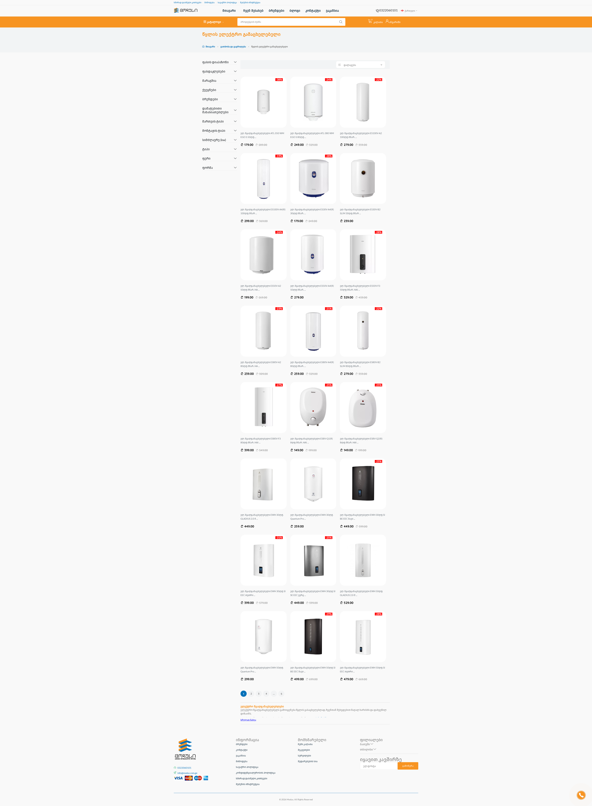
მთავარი (229, 10)
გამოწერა (407, 765)
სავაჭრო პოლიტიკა (227, 3)
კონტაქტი (313, 10)
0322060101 (388, 10)
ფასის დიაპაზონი (215, 62)
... (274, 693)
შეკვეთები (304, 749)
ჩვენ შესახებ (253, 10)
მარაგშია (209, 80)
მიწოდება (209, 3)
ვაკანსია (332, 10)
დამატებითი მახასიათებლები (215, 110)
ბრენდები (276, 10)
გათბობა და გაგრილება (233, 46)
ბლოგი (295, 10)
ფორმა (207, 167)
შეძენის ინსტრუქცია (250, 3)
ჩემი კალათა (305, 744)
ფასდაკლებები (213, 71)
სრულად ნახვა (248, 720)
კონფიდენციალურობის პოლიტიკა (255, 772)
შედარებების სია (308, 761)
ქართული (410, 10)
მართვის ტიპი (213, 121)
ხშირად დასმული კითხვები (187, 3)
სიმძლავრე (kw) (214, 140)
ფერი (206, 158)
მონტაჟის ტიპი (213, 130)
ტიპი (206, 149)
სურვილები (304, 755)
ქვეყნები (209, 90)
